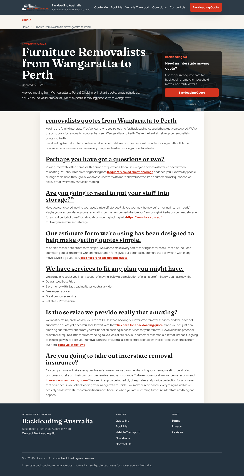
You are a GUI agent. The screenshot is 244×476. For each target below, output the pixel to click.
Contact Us (177, 7)
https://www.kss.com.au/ (144, 217)
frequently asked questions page (130, 172)
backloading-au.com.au (77, 458)
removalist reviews (71, 345)
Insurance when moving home (67, 380)
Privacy (177, 426)
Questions (159, 7)
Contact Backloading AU (38, 433)
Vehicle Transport (137, 7)
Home (25, 27)
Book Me (117, 7)
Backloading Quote (206, 7)
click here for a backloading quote (104, 258)
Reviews (177, 432)
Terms (176, 421)
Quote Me (101, 7)
